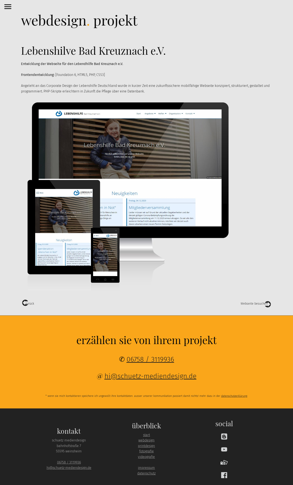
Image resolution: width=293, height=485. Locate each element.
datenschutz (146, 473)
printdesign (146, 446)
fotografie (146, 451)
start (146, 435)
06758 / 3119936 (150, 359)
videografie (146, 457)
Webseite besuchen (254, 303)
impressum (146, 468)
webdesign (146, 440)
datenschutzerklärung (234, 395)
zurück (29, 303)
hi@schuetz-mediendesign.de (150, 376)
